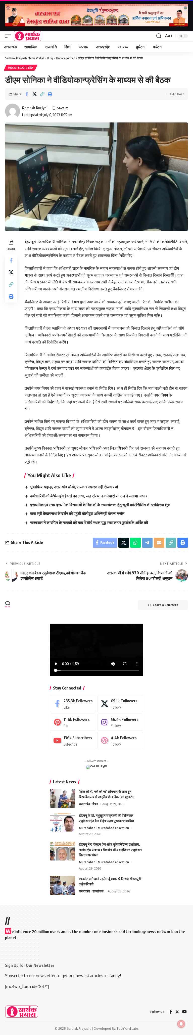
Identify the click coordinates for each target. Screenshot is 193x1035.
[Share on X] (34, 94)
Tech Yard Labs (128, 1028)
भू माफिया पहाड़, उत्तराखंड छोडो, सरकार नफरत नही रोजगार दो (74, 486)
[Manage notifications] (181, 1024)
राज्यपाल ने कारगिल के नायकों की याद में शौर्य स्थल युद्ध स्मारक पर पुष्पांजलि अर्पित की (89, 522)
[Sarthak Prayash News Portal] (27, 36)
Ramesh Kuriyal (34, 107)
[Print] (50, 94)
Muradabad (87, 828)
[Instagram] (120, 722)
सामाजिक (98, 891)
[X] (120, 703)
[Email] (159, 543)
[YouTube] (184, 1011)
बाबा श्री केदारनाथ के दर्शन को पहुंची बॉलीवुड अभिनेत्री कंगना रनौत (77, 513)
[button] (9, 36)
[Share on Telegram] (147, 543)
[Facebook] (73, 703)
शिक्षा (95, 804)
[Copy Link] (42, 94)
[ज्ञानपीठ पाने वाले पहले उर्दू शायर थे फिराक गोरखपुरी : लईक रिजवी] (62, 885)
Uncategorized (20, 67)
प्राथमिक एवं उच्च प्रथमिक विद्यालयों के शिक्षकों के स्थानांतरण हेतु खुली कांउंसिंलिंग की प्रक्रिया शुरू (100, 504)
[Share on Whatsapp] (135, 543)
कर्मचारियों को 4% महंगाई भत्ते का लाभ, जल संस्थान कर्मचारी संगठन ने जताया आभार (88, 495)
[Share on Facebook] (26, 94)
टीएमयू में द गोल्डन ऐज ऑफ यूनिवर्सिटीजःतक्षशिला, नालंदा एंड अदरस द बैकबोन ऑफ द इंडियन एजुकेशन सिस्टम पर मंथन (110, 849)
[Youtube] (73, 740)
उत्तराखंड (84, 804)
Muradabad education (113, 828)
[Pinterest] (73, 722)
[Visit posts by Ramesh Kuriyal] (12, 111)
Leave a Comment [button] (165, 605)
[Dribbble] (120, 740)
